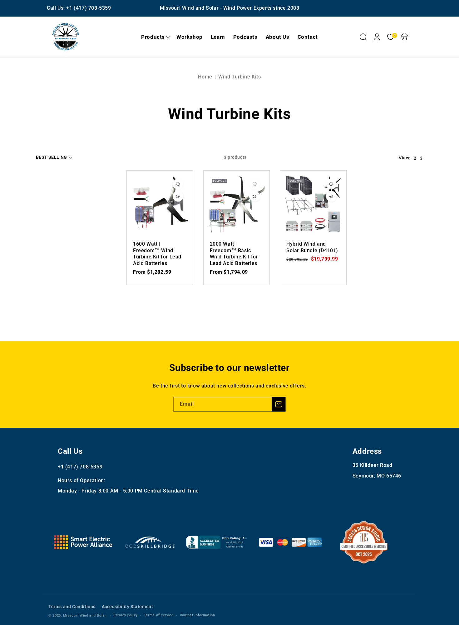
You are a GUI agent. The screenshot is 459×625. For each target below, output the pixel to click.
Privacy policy (125, 615)
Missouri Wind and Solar (84, 615)
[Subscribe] (278, 404)
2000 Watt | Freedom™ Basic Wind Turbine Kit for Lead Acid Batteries (237, 204)
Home (205, 77)
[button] (154, 37)
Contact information (197, 615)
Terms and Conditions (72, 606)
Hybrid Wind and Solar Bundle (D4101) (313, 204)
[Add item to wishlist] (178, 184)
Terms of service (159, 615)
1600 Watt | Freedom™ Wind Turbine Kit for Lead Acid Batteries (160, 204)
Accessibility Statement (127, 606)
